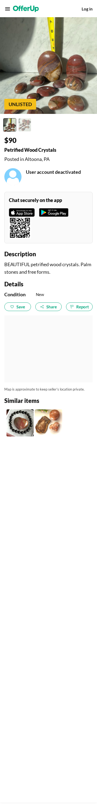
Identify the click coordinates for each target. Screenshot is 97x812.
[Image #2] (24, 125)
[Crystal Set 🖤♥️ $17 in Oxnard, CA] (20, 422)
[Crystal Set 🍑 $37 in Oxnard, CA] (48, 422)
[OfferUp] (26, 9)
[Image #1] (9, 125)
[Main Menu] (7, 9)
